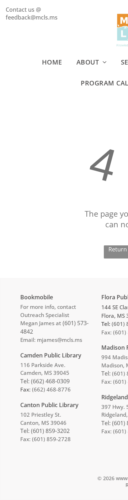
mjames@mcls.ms (59, 339)
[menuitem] (52, 61)
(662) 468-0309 (50, 381)
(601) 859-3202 (50, 431)
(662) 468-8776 (51, 389)
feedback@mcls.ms (32, 17)
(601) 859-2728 (51, 439)
